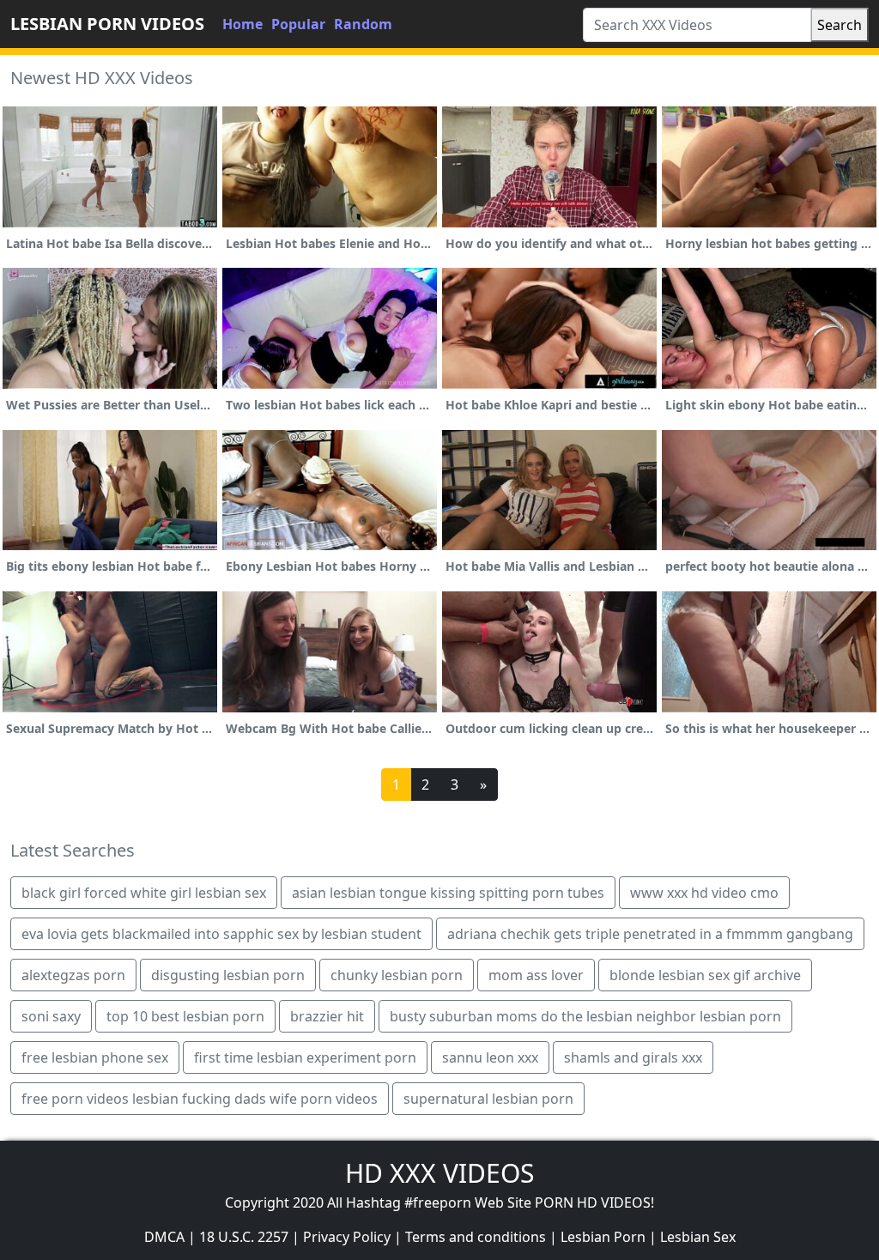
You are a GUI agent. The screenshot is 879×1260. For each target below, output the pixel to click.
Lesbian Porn (603, 1236)
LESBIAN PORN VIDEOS (107, 23)
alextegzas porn (73, 975)
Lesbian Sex (698, 1236)
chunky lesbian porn (396, 975)
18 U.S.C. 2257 (243, 1236)
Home (242, 24)
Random (363, 24)
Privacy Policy (347, 1236)
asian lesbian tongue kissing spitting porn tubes (448, 892)
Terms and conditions (475, 1236)
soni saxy (51, 1016)
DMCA (164, 1236)
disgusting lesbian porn (228, 975)
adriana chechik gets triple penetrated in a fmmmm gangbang (650, 933)
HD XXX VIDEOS (439, 1172)
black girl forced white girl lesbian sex (143, 892)
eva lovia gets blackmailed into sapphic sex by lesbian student (221, 933)
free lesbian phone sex (94, 1057)
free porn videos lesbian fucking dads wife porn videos (199, 1098)
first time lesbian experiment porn (305, 1057)
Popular (298, 24)
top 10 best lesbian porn (185, 1016)
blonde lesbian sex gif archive (705, 975)
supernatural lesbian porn (488, 1098)
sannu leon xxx (490, 1057)
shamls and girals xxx (633, 1057)
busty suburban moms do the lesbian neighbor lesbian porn (585, 1016)
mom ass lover (536, 975)
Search (839, 24)
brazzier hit (327, 1016)
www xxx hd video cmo (704, 892)
